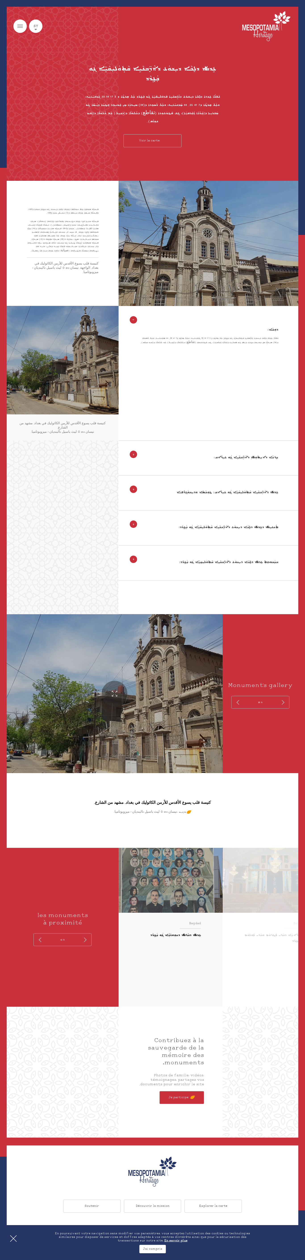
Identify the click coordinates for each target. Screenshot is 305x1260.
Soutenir (92, 1206)
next (239, 702)
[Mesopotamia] (266, 26)
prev (282, 702)
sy (35, 26)
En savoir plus (176, 1241)
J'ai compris (152, 1249)
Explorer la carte (213, 1206)
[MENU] (20, 26)
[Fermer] (13, 1238)
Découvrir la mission (152, 1206)
